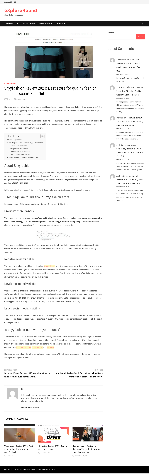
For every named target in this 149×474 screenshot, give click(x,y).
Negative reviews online (19, 149)
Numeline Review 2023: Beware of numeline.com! (52, 448)
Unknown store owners (19, 146)
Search (111, 32)
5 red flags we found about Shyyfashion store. (25, 143)
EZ (12, 99)
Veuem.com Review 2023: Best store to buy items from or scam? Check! (18, 449)
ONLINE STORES (29, 23)
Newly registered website (20, 151)
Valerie (119, 87)
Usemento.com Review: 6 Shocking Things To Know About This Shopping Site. (87, 449)
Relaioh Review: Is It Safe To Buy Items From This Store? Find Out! (130, 180)
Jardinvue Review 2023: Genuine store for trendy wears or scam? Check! (129, 121)
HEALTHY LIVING (12, 23)
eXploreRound (20, 10)
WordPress (44, 469)
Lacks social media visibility (20, 154)
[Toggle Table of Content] (41, 136)
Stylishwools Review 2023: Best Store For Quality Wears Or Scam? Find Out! (129, 91)
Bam (54, 469)
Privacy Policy (45, 23)
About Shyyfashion (14, 139)
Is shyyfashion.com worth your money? (23, 157)
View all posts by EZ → (30, 407)
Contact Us (61, 23)
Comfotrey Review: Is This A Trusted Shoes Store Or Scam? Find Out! (129, 152)
